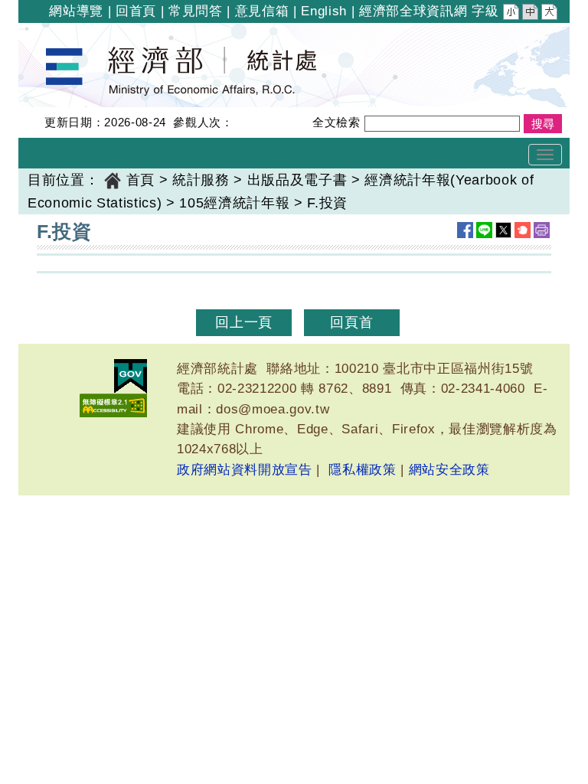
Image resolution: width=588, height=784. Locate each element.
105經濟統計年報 (234, 203)
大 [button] (550, 14)
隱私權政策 (362, 469)
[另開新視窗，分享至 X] (503, 230)
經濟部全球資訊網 (413, 11)
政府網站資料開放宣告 (244, 469)
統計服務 (201, 180)
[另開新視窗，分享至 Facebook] (465, 230)
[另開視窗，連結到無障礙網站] (113, 405)
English (324, 11)
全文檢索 (336, 122)
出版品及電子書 (297, 180)
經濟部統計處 (70, 33)
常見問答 (195, 11)
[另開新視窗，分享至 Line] (484, 230)
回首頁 (136, 11)
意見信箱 (262, 11)
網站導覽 (76, 11)
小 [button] (512, 14)
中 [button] (531, 14)
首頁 (140, 180)
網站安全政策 (449, 469)
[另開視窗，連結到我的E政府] (130, 376)
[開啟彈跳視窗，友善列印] (541, 230)
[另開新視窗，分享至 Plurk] (522, 230)
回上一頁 (244, 322)
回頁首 (351, 322)
